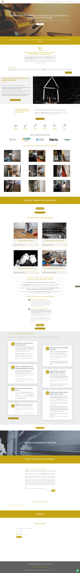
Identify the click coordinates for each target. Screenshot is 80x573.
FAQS (75, 1)
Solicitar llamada (68, 72)
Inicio (43, 1)
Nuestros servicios (47, 1)
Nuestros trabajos (52, 1)
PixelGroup (48, 569)
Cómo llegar (19, 536)
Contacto (78, 1)
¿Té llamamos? (77, 286)
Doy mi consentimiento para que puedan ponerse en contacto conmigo (36, 488)
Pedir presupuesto (40, 23)
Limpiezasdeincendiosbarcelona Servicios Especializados (16, 504)
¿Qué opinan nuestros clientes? (58, 1)
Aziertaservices (54, 569)
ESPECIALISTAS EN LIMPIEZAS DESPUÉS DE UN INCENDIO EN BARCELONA (40, 17)
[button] (77, 570)
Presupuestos (64, 1)
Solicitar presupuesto (40, 208)
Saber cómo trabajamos (40, 118)
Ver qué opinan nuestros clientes (40, 212)
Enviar (53, 490)
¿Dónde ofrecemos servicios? (70, 1)
